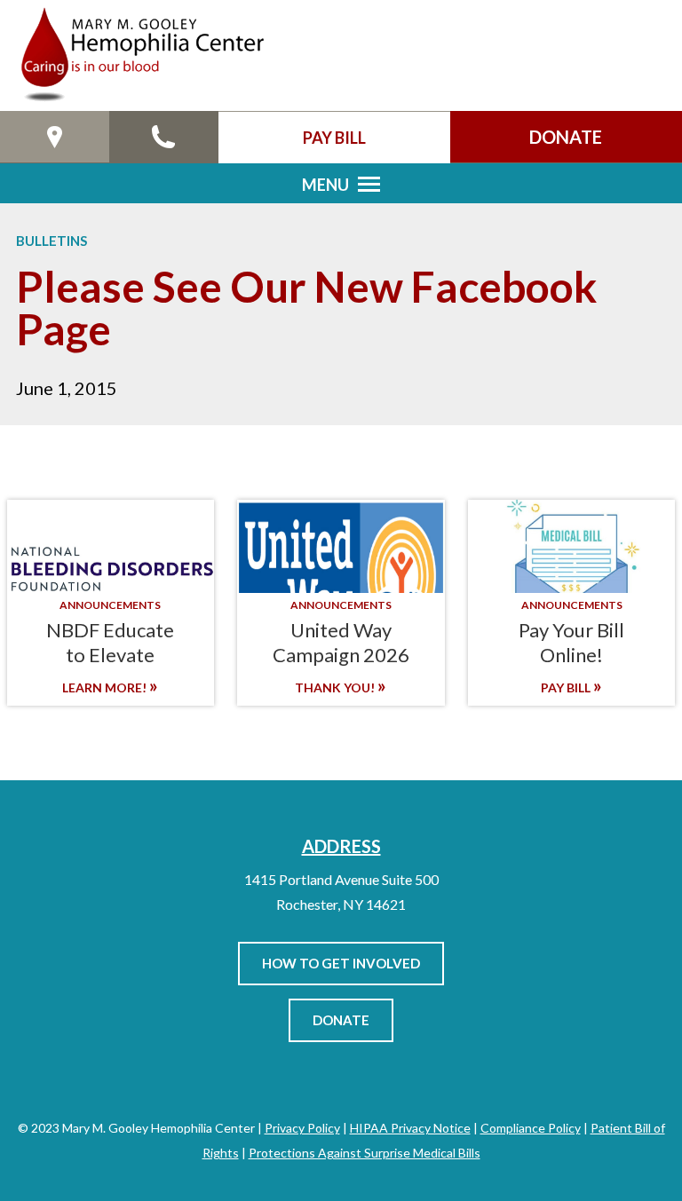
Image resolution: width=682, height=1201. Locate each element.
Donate (341, 1020)
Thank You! (336, 687)
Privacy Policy (302, 1127)
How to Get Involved (341, 963)
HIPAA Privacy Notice (410, 1127)
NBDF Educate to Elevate (110, 642)
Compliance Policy (530, 1127)
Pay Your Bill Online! (571, 642)
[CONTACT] (163, 136)
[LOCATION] (54, 136)
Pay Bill (567, 687)
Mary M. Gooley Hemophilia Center (140, 55)
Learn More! (105, 687)
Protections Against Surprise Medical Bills (364, 1152)
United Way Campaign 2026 (341, 642)
